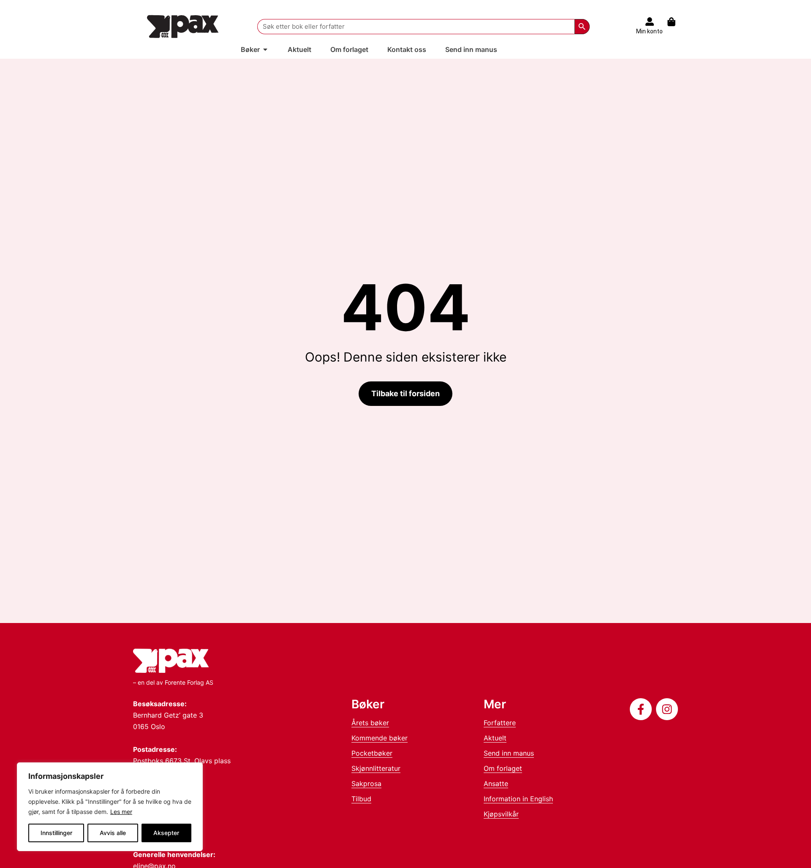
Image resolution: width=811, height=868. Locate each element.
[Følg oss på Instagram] (667, 709)
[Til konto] (649, 21)
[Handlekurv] (675, 21)
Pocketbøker (371, 753)
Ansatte (496, 783)
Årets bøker (370, 722)
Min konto (649, 31)
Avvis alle (113, 832)
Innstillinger (56, 832)
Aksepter (166, 832)
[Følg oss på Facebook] (641, 709)
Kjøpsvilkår (501, 814)
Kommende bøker (379, 738)
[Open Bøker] (265, 49)
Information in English (518, 799)
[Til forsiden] (183, 26)
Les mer (121, 811)
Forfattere (500, 722)
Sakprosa (366, 783)
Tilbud (361, 799)
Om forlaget (503, 768)
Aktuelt (495, 738)
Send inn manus (509, 753)
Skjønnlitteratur (375, 768)
